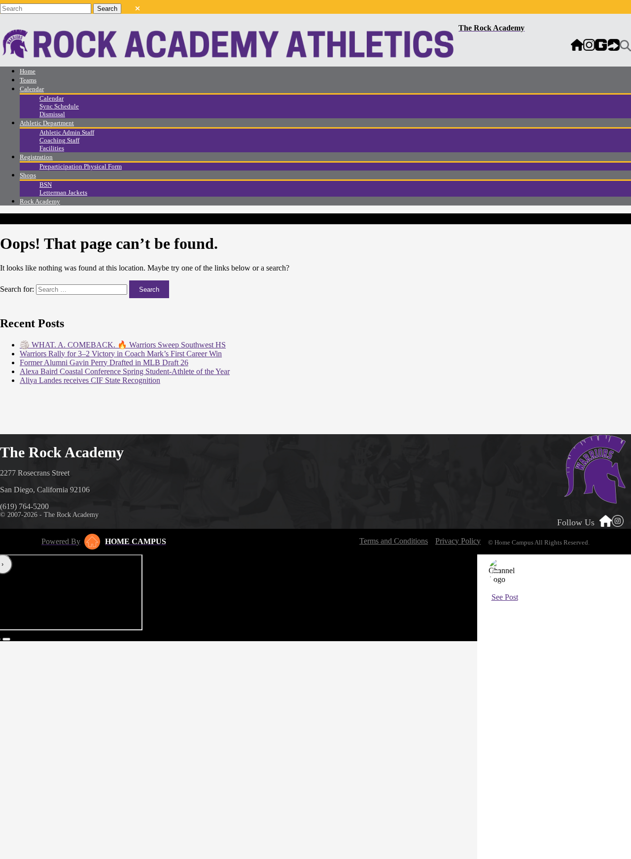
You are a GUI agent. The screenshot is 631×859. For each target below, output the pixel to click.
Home (27, 71)
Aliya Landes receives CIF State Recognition (90, 380)
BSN (45, 184)
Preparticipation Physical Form (80, 166)
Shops (28, 175)
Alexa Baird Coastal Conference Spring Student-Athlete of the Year (125, 371)
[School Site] (577, 46)
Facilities (51, 148)
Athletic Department (47, 123)
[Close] (496, 571)
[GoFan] (607, 46)
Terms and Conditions (393, 541)
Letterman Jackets (63, 192)
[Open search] (625, 46)
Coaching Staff (59, 140)
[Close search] (137, 6)
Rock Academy (40, 201)
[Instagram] (589, 46)
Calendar (32, 89)
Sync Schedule (59, 106)
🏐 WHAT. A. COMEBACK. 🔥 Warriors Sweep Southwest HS (123, 345)
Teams (28, 80)
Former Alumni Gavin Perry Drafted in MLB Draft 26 (104, 362)
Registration (36, 157)
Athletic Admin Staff (66, 132)
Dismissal (52, 114)
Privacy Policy (458, 541)
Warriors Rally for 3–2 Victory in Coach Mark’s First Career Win (121, 353)
